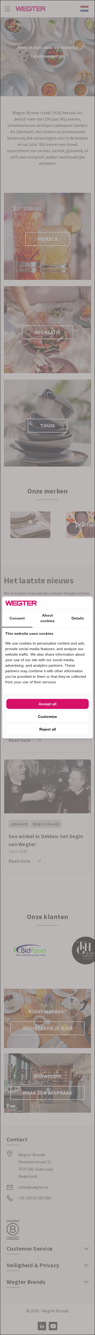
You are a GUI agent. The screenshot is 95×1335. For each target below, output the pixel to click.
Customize (47, 716)
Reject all (47, 729)
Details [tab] (78, 618)
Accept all (47, 704)
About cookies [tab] (47, 618)
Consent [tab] (17, 618)
